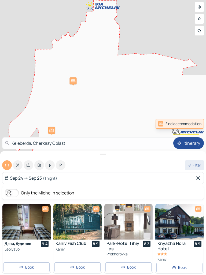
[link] (180, 124)
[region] (26, 222)
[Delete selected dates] (199, 178)
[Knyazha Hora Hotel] (179, 222)
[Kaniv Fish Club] (77, 222)
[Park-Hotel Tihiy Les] (128, 222)
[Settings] (199, 19)
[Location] (199, 30)
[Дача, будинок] (26, 222)
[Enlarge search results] (103, 154)
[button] (51, 130)
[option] (7, 165)
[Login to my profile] (199, 7)
